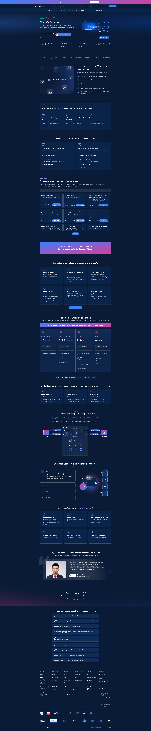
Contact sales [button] (113, 6)
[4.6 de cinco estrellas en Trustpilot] (42, 18)
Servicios (71, 10)
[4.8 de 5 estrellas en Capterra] (54, 18)
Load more (75, 233)
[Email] (102, 689)
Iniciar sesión (105, 6)
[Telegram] (104, 689)
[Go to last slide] (41, 572)
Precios (90, 10)
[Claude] (107, 681)
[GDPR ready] (101, 720)
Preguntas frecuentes (99, 10)
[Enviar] (109, 190)
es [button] (99, 6)
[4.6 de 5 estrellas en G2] (48, 18)
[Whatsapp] (100, 689)
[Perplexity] (102, 681)
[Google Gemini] (104, 681)
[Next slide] (110, 572)
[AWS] (41, 713)
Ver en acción (63, 10)
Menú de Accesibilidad (44, 727)
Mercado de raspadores (80, 10)
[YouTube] (102, 674)
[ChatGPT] (100, 681)
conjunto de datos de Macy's (80, 249)
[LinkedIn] (100, 674)
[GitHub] (104, 674)
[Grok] (109, 681)
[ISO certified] (92, 720)
